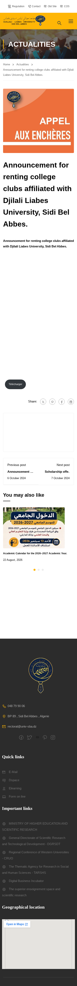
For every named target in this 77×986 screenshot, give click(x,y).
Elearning (15, 788)
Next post (63, 465)
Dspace (14, 780)
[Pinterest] (52, 402)
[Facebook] (62, 402)
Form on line (17, 796)
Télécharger (15, 384)
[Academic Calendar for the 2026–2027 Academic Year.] (34, 527)
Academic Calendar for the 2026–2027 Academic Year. (35, 553)
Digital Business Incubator (26, 881)
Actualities (22, 64)
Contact (36, 6)
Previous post (16, 465)
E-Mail (13, 772)
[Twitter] (43, 402)
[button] (34, 570)
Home (6, 64)
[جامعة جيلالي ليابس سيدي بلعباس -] (25, 21)
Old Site (52, 6)
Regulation (18, 6)
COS (66, 6)
